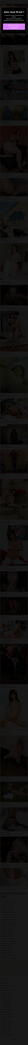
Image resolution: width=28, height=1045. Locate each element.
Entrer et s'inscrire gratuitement (14, 26)
